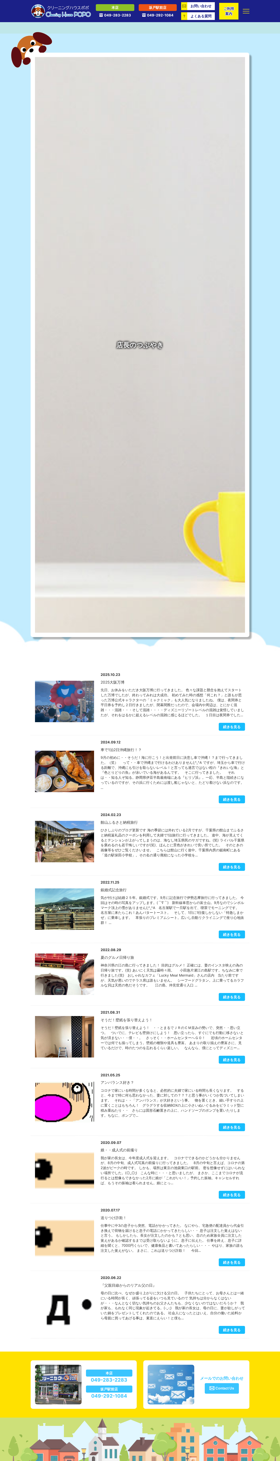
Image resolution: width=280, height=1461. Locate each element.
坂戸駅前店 (157, 7)
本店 (115, 7)
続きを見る (232, 727)
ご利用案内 (229, 11)
